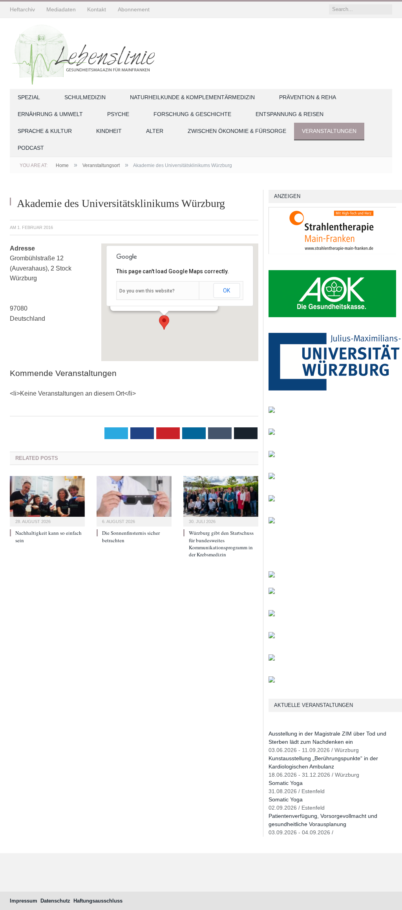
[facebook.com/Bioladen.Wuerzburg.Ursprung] (272, 636)
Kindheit (109, 131)
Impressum (23, 901)
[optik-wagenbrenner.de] (272, 455)
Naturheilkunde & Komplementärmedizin (192, 97)
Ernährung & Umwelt (50, 114)
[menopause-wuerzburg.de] (272, 500)
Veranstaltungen (329, 131)
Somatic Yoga (286, 783)
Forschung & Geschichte (192, 114)
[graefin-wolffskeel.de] (272, 477)
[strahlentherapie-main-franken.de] (332, 252)
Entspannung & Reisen (289, 114)
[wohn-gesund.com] (272, 411)
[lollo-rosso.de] (272, 592)
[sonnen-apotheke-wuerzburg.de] (272, 681)
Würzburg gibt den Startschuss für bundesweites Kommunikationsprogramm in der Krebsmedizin (221, 543)
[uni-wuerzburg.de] (335, 389)
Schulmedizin (85, 97)
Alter (154, 131)
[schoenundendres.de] (272, 522)
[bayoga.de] (272, 433)
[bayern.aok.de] (332, 315)
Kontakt (96, 9)
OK (226, 290)
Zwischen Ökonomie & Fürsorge (237, 131)
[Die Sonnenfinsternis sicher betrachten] (134, 500)
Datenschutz (55, 901)
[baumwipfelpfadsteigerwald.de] (272, 659)
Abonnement (134, 9)
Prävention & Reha (307, 97)
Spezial (29, 97)
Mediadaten (61, 9)
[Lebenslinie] (86, 52)
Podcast (31, 148)
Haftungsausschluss (97, 901)
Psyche (118, 114)
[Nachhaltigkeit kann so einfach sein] (47, 500)
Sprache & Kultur (45, 131)
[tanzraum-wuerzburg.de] (272, 615)
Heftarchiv (22, 9)
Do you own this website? (147, 291)
